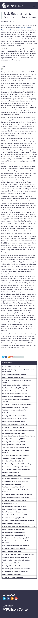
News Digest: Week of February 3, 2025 (13, 433)
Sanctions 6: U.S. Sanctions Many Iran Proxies (15, 393)
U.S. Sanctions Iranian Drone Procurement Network (17, 404)
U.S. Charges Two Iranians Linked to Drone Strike (16, 469)
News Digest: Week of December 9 (12, 475)
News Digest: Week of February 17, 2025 (14, 416)
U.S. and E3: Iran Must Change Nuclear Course (15, 467)
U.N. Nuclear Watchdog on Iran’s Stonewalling (15, 391)
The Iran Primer (14, 5)
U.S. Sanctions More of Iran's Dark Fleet (13, 458)
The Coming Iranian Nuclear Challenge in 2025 (15, 447)
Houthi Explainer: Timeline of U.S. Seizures (14, 418)
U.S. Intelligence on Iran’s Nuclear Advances (15, 481)
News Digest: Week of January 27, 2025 (13, 439)
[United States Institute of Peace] (4, 5)
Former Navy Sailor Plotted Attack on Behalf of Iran (16, 396)
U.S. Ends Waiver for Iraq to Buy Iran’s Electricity (16, 385)
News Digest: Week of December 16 (12, 461)
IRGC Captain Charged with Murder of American (16, 455)
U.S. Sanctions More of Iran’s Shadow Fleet (14, 410)
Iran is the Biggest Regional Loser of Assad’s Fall (16, 478)
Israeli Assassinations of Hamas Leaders (13, 421)
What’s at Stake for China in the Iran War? (14, 374)
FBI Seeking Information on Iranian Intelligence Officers (18, 430)
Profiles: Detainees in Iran (9, 413)
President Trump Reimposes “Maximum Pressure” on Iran (18, 436)
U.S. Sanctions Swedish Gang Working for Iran (15, 388)
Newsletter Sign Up (19, 357)
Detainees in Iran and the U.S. (10, 472)
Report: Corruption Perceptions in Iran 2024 (14, 424)
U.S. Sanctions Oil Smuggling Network (13, 427)
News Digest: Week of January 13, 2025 (13, 444)
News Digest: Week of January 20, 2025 (13, 442)
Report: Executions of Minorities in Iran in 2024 (15, 407)
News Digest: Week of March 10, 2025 (13, 377)
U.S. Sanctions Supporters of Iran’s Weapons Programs (18, 464)
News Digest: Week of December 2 (12, 484)
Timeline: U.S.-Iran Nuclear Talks (11, 367)
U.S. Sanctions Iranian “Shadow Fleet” (13, 487)
